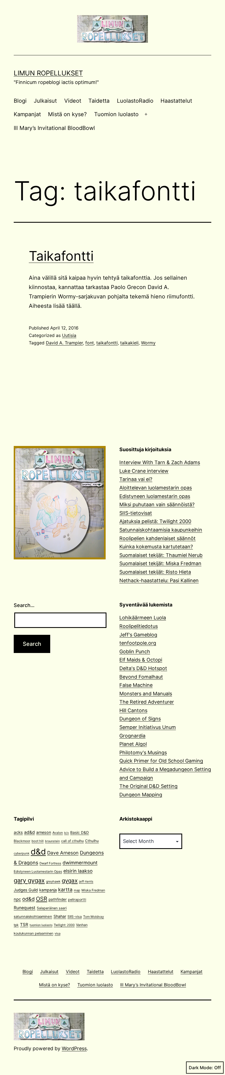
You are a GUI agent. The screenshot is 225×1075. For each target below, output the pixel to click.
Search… (24, 605)
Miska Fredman (93, 890)
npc (17, 899)
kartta (65, 889)
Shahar (60, 916)
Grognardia (132, 736)
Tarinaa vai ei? (135, 479)
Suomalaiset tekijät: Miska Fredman (160, 563)
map (77, 890)
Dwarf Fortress (50, 863)
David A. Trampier (64, 342)
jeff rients (86, 881)
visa (57, 933)
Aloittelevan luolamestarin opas (155, 488)
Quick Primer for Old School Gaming (161, 761)
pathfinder (58, 899)
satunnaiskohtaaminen (33, 916)
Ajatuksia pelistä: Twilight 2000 (155, 521)
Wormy (148, 342)
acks (18, 832)
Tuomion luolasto (116, 114)
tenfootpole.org (137, 643)
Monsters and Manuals (145, 693)
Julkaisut (45, 100)
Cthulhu (92, 841)
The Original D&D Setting (148, 786)
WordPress (74, 1048)
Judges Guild (26, 890)
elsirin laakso (77, 871)
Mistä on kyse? (67, 114)
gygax (70, 880)
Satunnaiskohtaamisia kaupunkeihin (160, 530)
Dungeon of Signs (140, 719)
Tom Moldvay (93, 917)
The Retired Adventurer (146, 702)
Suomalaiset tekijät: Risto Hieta (155, 572)
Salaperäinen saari (52, 908)
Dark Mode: (201, 1067)
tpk (16, 925)
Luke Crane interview (143, 471)
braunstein (52, 841)
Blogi (20, 100)
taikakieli (129, 342)
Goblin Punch (134, 651)
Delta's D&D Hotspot (143, 668)
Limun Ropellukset (48, 73)
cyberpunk (21, 853)
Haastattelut (176, 100)
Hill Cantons (133, 710)
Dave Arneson (62, 853)
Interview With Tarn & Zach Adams (159, 462)
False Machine (136, 685)
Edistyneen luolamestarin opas (154, 496)
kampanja (48, 890)
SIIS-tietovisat (135, 513)
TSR (24, 924)
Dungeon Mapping (140, 795)
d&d (38, 851)
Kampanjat (27, 114)
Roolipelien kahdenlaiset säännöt (157, 538)
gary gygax (29, 880)
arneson (43, 832)
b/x (66, 833)
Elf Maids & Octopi (140, 660)
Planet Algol (133, 744)
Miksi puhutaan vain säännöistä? (157, 504)
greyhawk (53, 881)
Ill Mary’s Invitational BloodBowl (54, 128)
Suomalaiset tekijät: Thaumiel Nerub (161, 555)
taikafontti (107, 342)
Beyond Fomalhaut (141, 677)
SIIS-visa (75, 917)
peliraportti (77, 899)
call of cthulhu (72, 841)
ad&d (29, 832)
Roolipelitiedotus (138, 626)
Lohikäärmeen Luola (142, 617)
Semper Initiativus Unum (147, 727)
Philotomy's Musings (143, 752)
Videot (72, 100)
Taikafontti (61, 256)
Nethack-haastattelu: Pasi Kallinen (159, 580)
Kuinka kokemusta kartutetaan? (156, 546)
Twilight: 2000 (64, 925)
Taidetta (98, 100)
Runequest (24, 907)
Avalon (57, 833)
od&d (28, 899)
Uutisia (69, 335)
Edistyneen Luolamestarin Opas (38, 871)
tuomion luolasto (41, 925)
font (89, 342)
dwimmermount (80, 863)
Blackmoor (22, 841)
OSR (41, 898)
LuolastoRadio (135, 100)
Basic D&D (79, 832)
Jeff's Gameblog (138, 635)
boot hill (38, 841)
